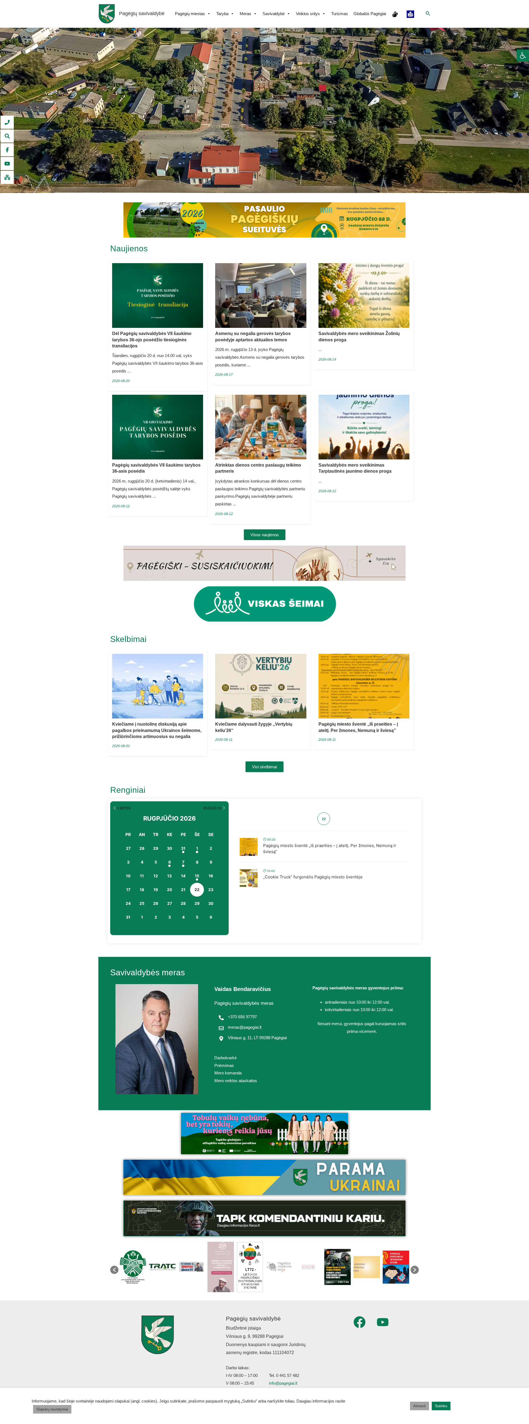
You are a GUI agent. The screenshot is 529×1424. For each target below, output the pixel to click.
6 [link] (169, 862)
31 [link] (183, 848)
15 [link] (197, 875)
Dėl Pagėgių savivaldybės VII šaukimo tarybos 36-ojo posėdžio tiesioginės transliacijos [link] (151, 339)
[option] (133, 1267)
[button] (114, 1270)
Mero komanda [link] (228, 1073)
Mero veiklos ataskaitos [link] (235, 1080)
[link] (523, 56)
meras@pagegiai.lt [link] (244, 1027)
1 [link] (197, 848)
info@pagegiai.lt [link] (283, 1383)
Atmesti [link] (419, 1406)
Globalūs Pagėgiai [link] (369, 13)
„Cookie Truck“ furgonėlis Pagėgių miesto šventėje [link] (313, 877)
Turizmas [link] (339, 13)
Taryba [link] (222, 13)
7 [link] (183, 862)
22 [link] (197, 889)
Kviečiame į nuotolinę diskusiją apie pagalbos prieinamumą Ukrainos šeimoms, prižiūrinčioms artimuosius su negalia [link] (156, 730)
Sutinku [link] (441, 1406)
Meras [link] (245, 13)
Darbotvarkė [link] (225, 1057)
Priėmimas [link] (224, 1065)
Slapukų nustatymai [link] (52, 1409)
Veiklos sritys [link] (308, 13)
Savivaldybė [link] (274, 13)
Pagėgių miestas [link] (190, 13)
